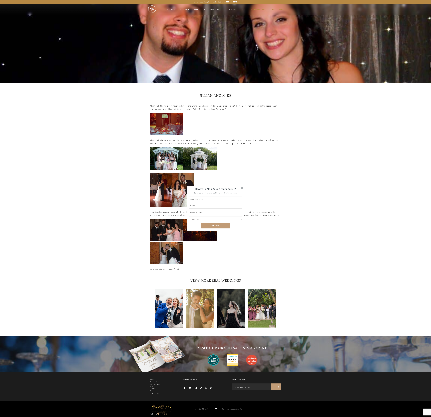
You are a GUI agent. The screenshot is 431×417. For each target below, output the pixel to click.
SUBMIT (215, 226)
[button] (215, 189)
